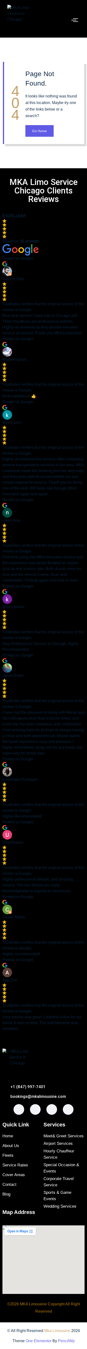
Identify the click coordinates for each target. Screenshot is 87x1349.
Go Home (39, 131)
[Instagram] (35, 1109)
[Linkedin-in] (68, 1109)
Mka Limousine (57, 1331)
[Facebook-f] (19, 1109)
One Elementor (38, 1341)
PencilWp (66, 1341)
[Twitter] (51, 1109)
